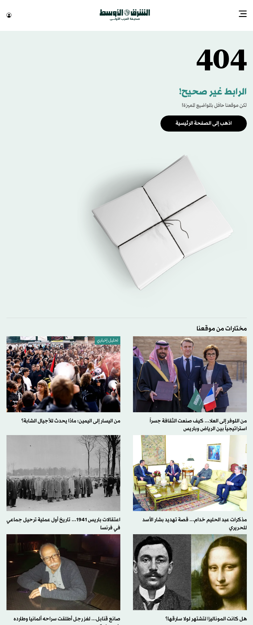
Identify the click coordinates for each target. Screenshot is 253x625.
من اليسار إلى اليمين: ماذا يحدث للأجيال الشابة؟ (70, 420)
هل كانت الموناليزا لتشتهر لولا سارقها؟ (206, 618)
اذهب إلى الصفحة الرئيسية (204, 122)
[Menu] (243, 14)
